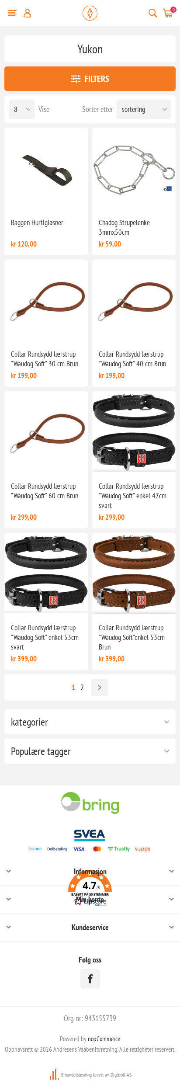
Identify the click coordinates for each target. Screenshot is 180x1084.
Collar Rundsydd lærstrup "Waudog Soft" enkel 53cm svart (45, 637)
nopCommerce (104, 1039)
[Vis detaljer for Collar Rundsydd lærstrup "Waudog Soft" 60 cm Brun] (46, 433)
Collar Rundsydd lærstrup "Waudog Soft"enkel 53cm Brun (132, 637)
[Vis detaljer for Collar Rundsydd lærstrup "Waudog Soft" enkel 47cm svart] (134, 433)
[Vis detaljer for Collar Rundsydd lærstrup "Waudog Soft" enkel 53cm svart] (46, 574)
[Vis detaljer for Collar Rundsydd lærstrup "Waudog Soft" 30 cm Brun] (46, 301)
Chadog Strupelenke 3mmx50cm (124, 227)
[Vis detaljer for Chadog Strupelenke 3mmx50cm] (134, 169)
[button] (89, 889)
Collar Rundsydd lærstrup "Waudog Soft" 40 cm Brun (132, 358)
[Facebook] (90, 979)
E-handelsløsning (76, 1074)
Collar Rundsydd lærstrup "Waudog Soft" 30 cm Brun (44, 358)
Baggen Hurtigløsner (37, 222)
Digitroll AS (121, 1074)
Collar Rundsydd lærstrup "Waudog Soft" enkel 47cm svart (132, 495)
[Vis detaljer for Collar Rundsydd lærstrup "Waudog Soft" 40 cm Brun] (134, 301)
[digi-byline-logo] (55, 1074)
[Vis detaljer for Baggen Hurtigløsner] (46, 169)
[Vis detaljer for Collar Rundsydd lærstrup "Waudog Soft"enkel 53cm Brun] (134, 574)
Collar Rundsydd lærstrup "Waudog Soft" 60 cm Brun (44, 490)
